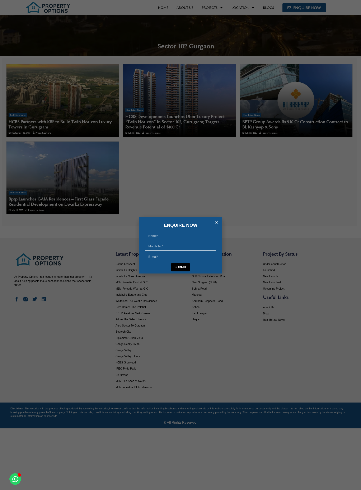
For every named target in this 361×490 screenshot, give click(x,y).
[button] (216, 222)
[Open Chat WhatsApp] (15, 479)
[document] (180, 245)
